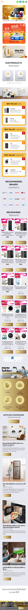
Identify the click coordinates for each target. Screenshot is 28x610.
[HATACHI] (17, 192)
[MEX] (4, 199)
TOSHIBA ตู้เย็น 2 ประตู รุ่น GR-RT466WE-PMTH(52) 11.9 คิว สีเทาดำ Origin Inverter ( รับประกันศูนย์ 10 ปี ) (7, 235)
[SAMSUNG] (11, 205)
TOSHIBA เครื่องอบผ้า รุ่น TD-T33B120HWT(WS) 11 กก (7, 316)
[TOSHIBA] (17, 205)
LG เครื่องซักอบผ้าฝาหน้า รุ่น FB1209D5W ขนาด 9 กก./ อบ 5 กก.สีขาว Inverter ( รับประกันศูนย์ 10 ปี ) (21, 344)
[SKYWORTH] (4, 205)
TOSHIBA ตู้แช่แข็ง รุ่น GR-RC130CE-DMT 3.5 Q (21, 287)
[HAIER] (11, 192)
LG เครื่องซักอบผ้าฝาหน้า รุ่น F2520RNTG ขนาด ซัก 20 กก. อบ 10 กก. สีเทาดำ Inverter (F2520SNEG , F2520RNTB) (20, 317)
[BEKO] (23, 205)
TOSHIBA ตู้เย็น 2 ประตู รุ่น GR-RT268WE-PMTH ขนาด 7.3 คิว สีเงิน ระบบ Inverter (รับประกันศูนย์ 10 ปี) (7, 290)
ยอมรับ (22, 608)
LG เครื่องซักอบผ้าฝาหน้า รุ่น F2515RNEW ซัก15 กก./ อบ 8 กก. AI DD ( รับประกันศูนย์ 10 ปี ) (7, 344)
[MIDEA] (11, 199)
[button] (4, 13)
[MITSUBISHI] (17, 199)
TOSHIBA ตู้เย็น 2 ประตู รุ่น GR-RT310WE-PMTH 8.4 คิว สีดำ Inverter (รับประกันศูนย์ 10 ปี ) (7, 262)
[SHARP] (23, 199)
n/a (7, 237)
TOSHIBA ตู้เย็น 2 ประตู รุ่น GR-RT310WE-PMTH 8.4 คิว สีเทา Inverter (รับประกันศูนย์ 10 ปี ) (21, 235)
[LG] (23, 192)
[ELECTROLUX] (4, 192)
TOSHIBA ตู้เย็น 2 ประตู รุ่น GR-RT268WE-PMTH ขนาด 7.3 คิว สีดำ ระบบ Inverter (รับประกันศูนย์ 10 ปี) (21, 262)
